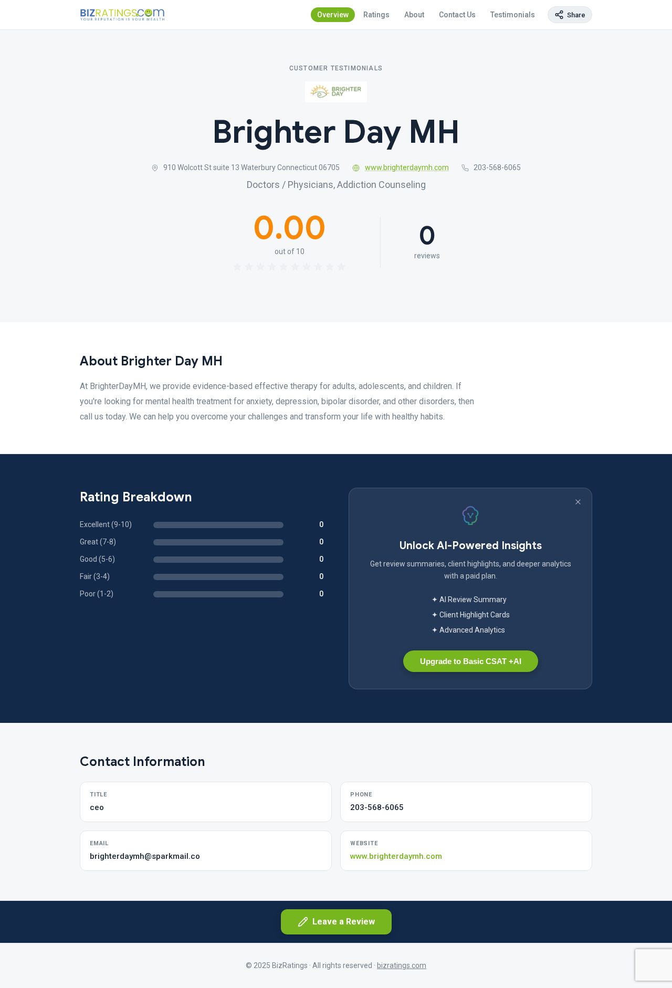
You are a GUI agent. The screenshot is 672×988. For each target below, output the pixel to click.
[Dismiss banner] (578, 502)
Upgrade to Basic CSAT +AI (470, 661)
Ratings (376, 14)
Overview (333, 14)
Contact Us (457, 14)
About (414, 14)
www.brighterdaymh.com (407, 167)
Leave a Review (343, 922)
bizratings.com (401, 965)
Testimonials (512, 14)
